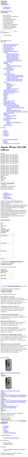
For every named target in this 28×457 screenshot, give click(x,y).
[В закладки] (8, 399)
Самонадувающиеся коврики (14, 66)
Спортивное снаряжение (10, 118)
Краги (8, 121)
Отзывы (6, 195)
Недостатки (4, 243)
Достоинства (4, 235)
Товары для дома (8, 125)
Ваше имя (3, 272)
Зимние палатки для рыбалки (11, 105)
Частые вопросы (8, 198)
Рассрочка (6, 134)
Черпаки (9, 117)
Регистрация (7, 8)
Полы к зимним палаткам (13, 106)
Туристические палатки (13, 53)
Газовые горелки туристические (15, 76)
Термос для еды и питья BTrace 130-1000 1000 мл (13, 396)
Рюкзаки (6, 94)
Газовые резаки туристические (14, 80)
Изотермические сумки (9, 90)
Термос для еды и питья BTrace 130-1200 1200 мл (13, 402)
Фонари (6, 98)
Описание (6, 193)
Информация (4, 423)
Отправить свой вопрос (6, 291)
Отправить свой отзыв (6, 264)
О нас (5, 130)
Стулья (8, 72)
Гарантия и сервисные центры (11, 437)
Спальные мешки (8, 61)
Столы (8, 71)
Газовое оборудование (9, 74)
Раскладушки (10, 70)
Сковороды (9, 86)
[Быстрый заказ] (7, 399)
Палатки (6, 52)
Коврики (6, 63)
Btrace (2, 176)
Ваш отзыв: (3, 251)
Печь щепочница (8, 47)
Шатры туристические (12, 56)
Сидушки (9, 67)
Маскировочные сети (9, 92)
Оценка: (3, 258)
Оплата (5, 132)
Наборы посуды (11, 84)
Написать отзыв (4, 231)
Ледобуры (6, 114)
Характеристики (8, 194)
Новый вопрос (4, 271)
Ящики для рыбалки (9, 113)
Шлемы (8, 123)
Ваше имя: (3, 232)
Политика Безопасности (10, 432)
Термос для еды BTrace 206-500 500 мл (10, 372)
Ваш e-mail (3, 275)
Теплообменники (8, 49)
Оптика (5, 95)
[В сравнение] (10, 399)
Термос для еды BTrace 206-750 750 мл (10, 390)
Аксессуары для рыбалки (10, 115)
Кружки (9, 83)
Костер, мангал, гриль (9, 101)
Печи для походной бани (10, 45)
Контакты (6, 135)
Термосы (9, 87)
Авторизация (7, 7)
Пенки (8, 64)
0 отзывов (3, 185)
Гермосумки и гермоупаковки (11, 91)
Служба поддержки (6, 435)
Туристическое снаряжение (10, 51)
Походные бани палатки (13, 57)
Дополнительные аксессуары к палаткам (17, 111)
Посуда (5, 82)
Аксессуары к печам (9, 48)
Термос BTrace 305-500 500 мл (8, 407)
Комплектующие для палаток (14, 60)
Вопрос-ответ (7, 197)
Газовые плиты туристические (14, 79)
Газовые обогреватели (12, 78)
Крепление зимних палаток (14, 110)
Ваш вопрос (4, 278)
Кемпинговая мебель (9, 68)
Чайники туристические (13, 88)
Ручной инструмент (9, 102)
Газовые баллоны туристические (15, 75)
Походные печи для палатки (11, 44)
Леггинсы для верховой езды (14, 122)
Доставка (6, 131)
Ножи (5, 99)
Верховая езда (7, 119)
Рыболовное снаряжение (10, 103)
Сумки (5, 96)
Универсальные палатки (13, 55)
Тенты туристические (12, 59)
